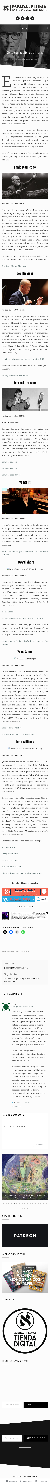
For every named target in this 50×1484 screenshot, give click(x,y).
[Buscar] (47, 28)
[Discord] (32, 18)
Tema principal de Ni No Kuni (15, 375)
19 (25, 1209)
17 (46, 1204)
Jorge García (20, 59)
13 (35, 1204)
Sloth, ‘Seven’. (8, 612)
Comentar (40, 1144)
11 (30, 1204)
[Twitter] (18, 18)
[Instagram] (27, 18)
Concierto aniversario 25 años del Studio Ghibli (23, 359)
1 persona (25, 1102)
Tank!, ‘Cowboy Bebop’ (12, 728)
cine (21, 951)
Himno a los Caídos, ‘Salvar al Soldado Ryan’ (22, 873)
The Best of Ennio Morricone (14, 266)
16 (43, 1204)
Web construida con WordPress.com (24, 1477)
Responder (16, 1107)
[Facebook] (23, 18)
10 (27, 1204)
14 (38, 1204)
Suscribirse (35, 1405)
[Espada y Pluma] (2, 28)
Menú (25, 28)
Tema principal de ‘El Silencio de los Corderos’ (22, 618)
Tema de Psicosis (9, 462)
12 (33, 1204)
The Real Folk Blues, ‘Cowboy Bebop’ (18, 734)
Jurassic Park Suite (10, 860)
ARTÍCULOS (15, 951)
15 (41, 1204)
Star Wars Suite (9, 847)
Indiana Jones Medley (11, 867)
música (26, 951)
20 (27, 1209)
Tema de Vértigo (9, 468)
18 (22, 1209)
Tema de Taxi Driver (11, 475)
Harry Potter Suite (10, 854)
